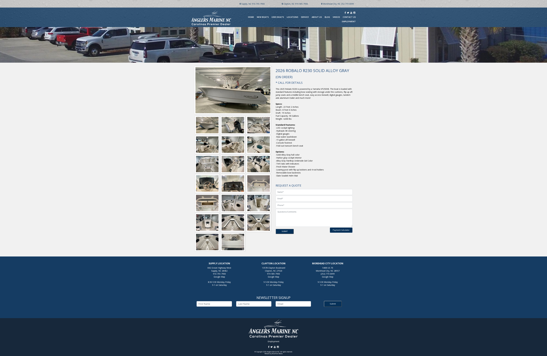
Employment (349, 21)
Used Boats (278, 17)
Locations (292, 17)
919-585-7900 (301, 3)
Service (305, 17)
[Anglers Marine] (207, 125)
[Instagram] (354, 12)
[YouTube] (351, 12)
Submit (333, 303)
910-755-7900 (258, 3)
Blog (327, 17)
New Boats (263, 17)
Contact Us (349, 17)
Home (251, 17)
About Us (317, 17)
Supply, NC (246, 3)
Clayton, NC (288, 3)
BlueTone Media (277, 354)
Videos (336, 17)
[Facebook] (345, 12)
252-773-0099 (347, 3)
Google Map (219, 276)
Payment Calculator (341, 230)
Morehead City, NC (331, 3)
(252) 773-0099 (328, 273)
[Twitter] (348, 12)
